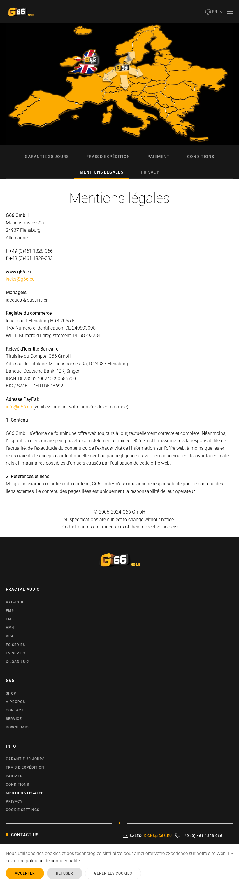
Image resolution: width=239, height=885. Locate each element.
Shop (11, 693)
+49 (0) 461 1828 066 (202, 836)
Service (14, 719)
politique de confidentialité (53, 860)
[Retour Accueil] (20, 11)
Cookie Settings (22, 810)
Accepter (25, 873)
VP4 (9, 636)
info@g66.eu (19, 407)
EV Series (15, 653)
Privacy (150, 172)
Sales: (151, 836)
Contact (15, 710)
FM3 (10, 619)
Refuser (64, 873)
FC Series (15, 645)
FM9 (10, 611)
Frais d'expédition (108, 156)
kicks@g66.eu (20, 279)
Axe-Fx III (15, 602)
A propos (15, 702)
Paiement (158, 156)
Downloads (18, 727)
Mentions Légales (101, 172)
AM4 (10, 628)
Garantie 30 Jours (47, 156)
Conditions (200, 156)
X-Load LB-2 (17, 662)
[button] (214, 11)
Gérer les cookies (113, 873)
